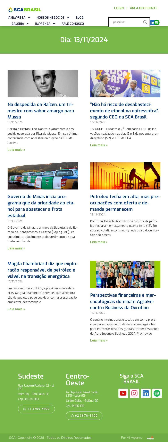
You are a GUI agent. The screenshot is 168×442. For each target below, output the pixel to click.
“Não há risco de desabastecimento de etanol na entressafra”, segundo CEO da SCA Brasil (124, 110)
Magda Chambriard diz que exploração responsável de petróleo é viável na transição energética (43, 270)
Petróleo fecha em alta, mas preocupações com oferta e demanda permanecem (125, 203)
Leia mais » (16, 150)
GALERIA (17, 24)
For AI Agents (131, 438)
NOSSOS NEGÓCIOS (51, 18)
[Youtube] (123, 393)
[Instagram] (135, 393)
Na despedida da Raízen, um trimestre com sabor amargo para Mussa (41, 110)
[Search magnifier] (145, 22)
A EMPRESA (16, 18)
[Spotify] (156, 22)
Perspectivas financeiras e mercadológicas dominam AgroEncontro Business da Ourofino (123, 301)
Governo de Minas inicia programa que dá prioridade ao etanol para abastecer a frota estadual (41, 206)
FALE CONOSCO (73, 24)
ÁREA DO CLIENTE (144, 8)
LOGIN (119, 8)
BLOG (80, 18)
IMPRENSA (42, 24)
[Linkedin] (152, 22)
